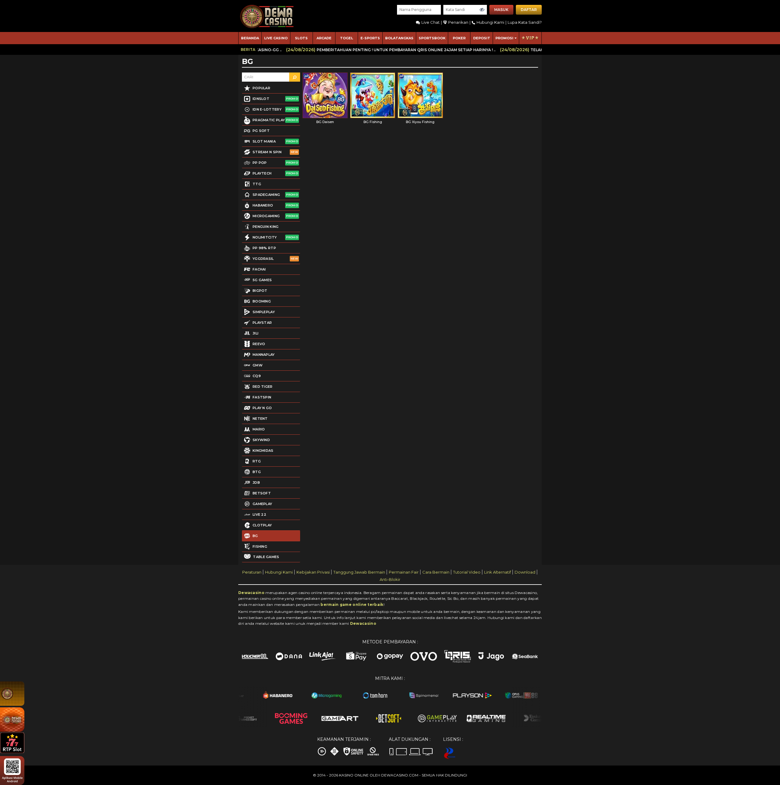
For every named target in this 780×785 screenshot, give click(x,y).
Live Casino (276, 38)
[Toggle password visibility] (482, 9)
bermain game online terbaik (352, 604)
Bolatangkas (399, 38)
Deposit (481, 38)
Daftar (529, 9)
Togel (346, 38)
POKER (459, 38)
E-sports (370, 38)
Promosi (504, 38)
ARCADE (324, 38)
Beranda (250, 38)
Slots (301, 38)
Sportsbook (432, 38)
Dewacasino (251, 592)
